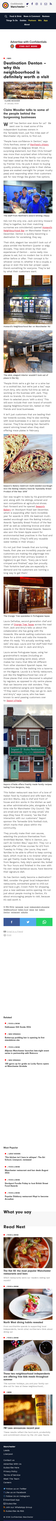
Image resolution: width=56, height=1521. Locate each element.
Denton (7, 912)
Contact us (9, 1460)
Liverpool (8, 1454)
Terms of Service (12, 1475)
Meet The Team (11, 1479)
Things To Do (12, 20)
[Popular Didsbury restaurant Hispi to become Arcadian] (28, 1195)
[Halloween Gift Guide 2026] (28, 1025)
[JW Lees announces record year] (28, 1413)
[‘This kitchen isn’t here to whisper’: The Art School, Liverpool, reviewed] (28, 1156)
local (26, 907)
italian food (23, 910)
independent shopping (39, 907)
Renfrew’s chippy (39, 144)
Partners (32, 20)
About (27, 24)
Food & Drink (15, 16)
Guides (23, 20)
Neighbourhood (10, 910)
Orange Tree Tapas (24, 624)
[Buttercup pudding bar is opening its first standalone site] (28, 1036)
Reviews (46, 16)
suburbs (24, 912)
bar (36, 910)
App (46, 20)
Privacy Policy (10, 1471)
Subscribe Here (11, 1467)
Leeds (7, 1450)
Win (40, 20)
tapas (31, 910)
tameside (19, 907)
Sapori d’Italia (14, 700)
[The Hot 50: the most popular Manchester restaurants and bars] (28, 1257)
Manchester (9, 1446)
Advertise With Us (12, 1464)
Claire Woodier (12, 101)
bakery (42, 910)
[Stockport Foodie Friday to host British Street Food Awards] (28, 1182)
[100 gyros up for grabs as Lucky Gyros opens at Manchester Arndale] (28, 1062)
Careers (7, 1482)
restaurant (15, 912)
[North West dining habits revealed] (28, 1309)
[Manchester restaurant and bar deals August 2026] (28, 1169)
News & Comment (32, 16)
